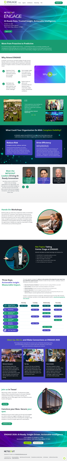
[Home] (33, 451)
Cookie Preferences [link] (15, 458)
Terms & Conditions (15, 457)
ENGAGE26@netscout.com (21, 454)
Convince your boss (38, 442)
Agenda (24, 2)
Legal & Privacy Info (7, 458)
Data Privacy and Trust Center (25, 457)
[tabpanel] (34, 105)
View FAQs (5, 404)
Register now (58, 2)
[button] (49, 74)
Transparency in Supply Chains (36, 457)
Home (19, 2)
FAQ (41, 2)
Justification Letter (7, 423)
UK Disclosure (45, 457)
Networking (36, 2)
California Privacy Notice (53, 457)
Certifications (30, 2)
